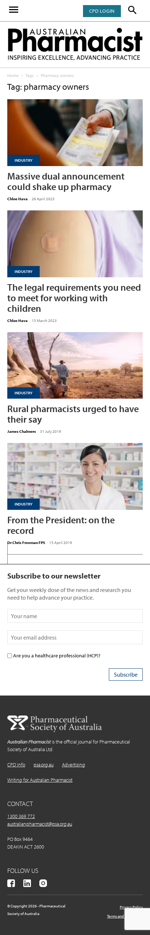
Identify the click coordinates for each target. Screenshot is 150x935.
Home (13, 75)
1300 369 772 (21, 816)
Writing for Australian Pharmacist (39, 780)
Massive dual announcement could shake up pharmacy (66, 181)
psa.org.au (43, 764)
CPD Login (102, 11)
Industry (23, 160)
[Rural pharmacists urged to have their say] (75, 365)
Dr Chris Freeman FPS (26, 542)
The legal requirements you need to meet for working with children (74, 297)
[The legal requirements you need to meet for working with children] (75, 243)
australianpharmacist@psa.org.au (39, 824)
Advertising (73, 764)
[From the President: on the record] (75, 476)
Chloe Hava (17, 198)
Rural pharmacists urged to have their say (73, 414)
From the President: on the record (61, 525)
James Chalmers (21, 431)
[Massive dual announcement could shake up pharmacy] (75, 132)
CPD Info (16, 764)
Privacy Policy (131, 907)
